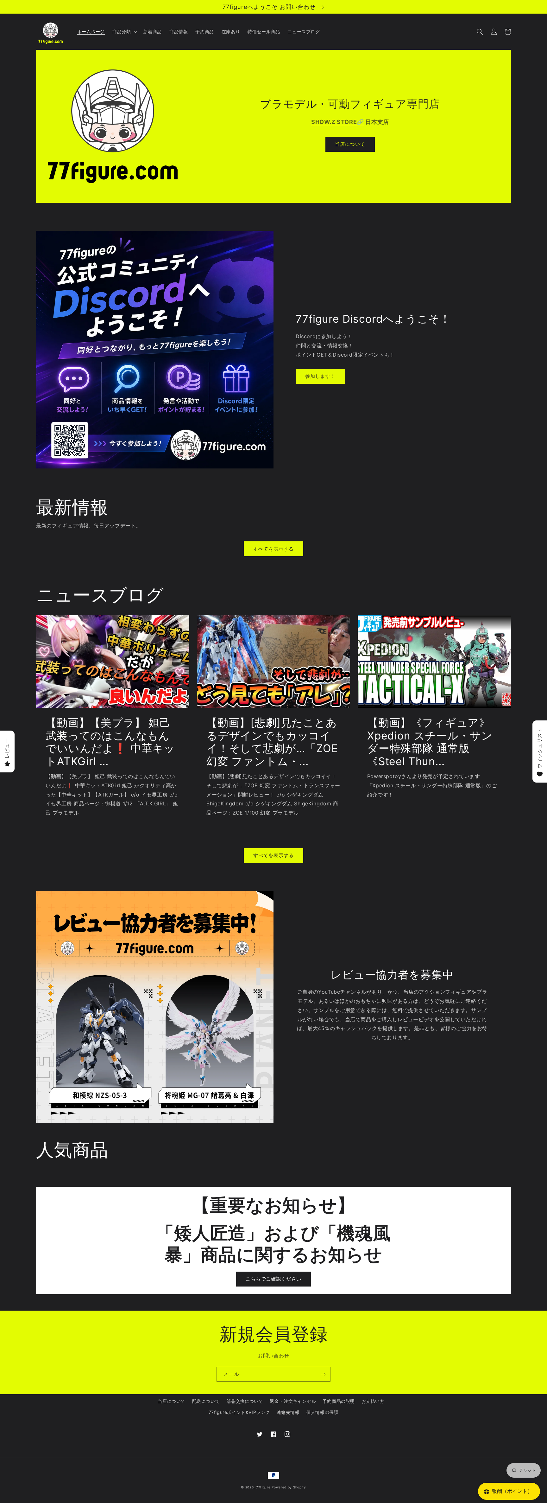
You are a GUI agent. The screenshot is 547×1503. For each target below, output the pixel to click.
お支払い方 (373, 1401)
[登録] (323, 1374)
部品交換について (244, 1401)
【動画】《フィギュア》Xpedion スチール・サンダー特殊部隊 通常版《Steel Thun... (430, 742)
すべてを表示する (273, 549)
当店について (350, 144)
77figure (263, 1487)
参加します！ (320, 376)
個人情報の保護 (322, 1412)
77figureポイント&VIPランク (239, 1412)
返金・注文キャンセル (293, 1401)
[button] (124, 31)
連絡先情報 (288, 1412)
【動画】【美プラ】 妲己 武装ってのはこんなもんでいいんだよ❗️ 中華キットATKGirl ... (110, 742)
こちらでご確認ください (273, 1279)
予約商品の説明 (339, 1401)
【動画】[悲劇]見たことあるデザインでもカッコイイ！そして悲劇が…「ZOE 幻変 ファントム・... (272, 742)
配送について (206, 1401)
